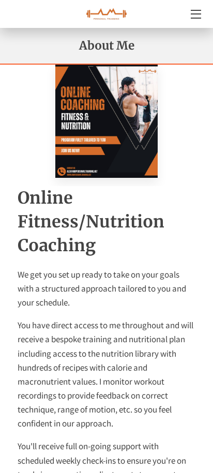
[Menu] (195, 14)
